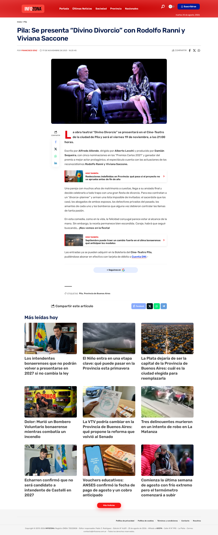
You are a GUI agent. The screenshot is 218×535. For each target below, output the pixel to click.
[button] (163, 6)
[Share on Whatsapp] (199, 50)
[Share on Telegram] (164, 306)
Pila (25, 22)
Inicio (19, 22)
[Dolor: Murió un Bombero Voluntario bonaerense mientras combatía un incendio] (50, 402)
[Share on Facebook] (190, 50)
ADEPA (159, 528)
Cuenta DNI (139, 256)
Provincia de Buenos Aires (97, 293)
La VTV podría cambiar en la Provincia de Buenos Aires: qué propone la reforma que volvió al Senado (109, 429)
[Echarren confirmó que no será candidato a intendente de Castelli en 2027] (50, 460)
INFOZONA (49, 528)
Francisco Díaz (29, 50)
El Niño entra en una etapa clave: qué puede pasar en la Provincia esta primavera (109, 363)
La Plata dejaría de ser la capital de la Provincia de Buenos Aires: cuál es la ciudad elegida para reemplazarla (164, 368)
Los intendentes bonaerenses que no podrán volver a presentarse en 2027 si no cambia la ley (50, 366)
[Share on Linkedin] (55, 163)
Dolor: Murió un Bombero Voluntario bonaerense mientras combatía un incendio (47, 429)
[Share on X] (194, 50)
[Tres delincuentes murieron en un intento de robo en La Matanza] (167, 402)
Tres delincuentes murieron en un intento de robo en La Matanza (166, 426)
